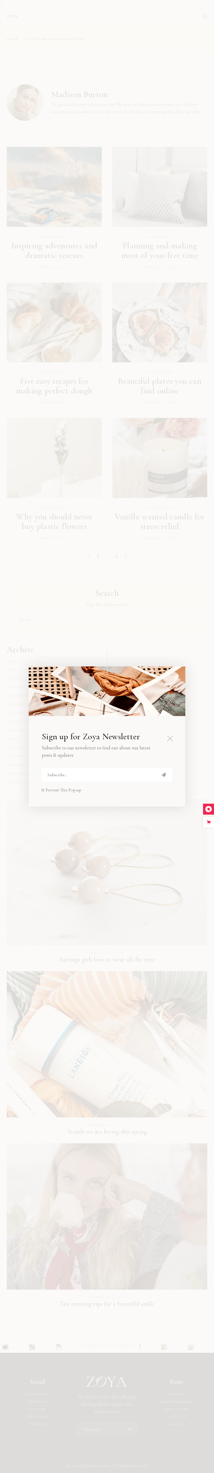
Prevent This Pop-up (63, 790)
